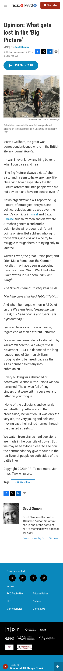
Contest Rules (14, 608)
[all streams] (58, 666)
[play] (5, 666)
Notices (37, 601)
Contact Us (39, 608)
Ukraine (9, 219)
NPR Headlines (23, 482)
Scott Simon (22, 47)
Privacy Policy (40, 593)
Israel (34, 214)
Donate (52, 5)
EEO (9, 601)
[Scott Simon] (11, 513)
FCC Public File (15, 593)
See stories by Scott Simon (40, 538)
